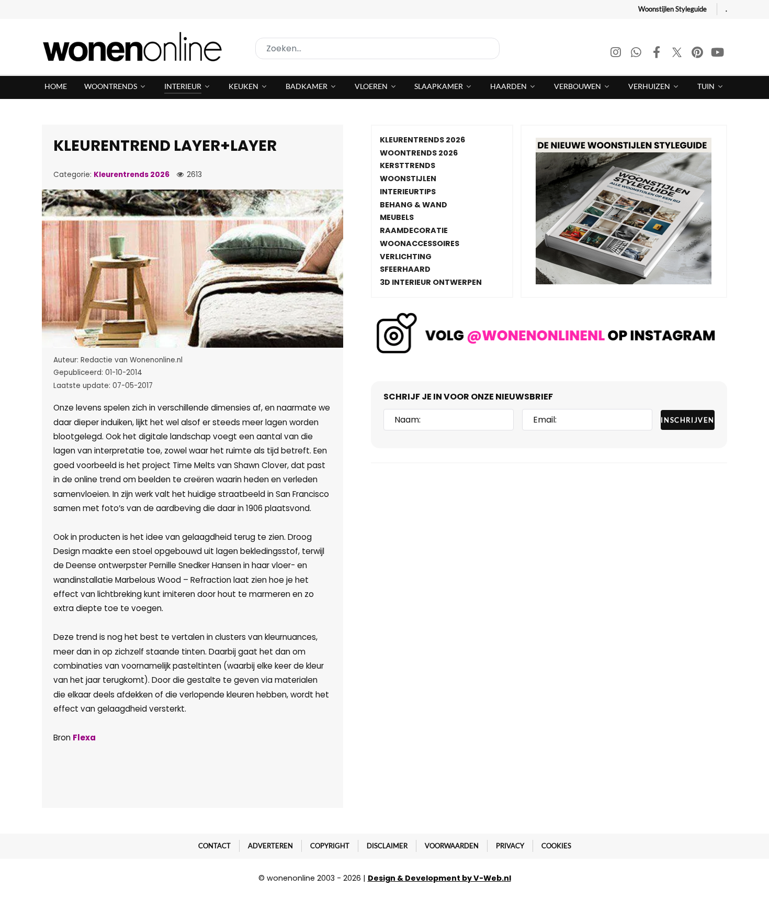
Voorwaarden (452, 845)
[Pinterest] (698, 54)
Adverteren (270, 845)
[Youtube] (717, 54)
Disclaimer (387, 845)
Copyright (329, 845)
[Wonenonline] (135, 46)
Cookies (556, 845)
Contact (214, 845)
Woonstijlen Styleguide (672, 9)
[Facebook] (657, 54)
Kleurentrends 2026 (131, 175)
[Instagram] (616, 54)
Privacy (510, 845)
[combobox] (377, 48)
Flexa (84, 737)
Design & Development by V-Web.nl (439, 878)
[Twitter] (678, 54)
